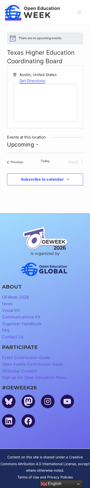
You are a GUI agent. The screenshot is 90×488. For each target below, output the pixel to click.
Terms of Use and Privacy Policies (45, 477)
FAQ (6, 330)
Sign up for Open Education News (34, 377)
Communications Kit (21, 316)
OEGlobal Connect (19, 370)
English (54, 483)
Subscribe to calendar (42, 179)
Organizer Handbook (22, 323)
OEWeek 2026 (15, 297)
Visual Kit (11, 310)
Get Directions (32, 80)
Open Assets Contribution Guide (32, 364)
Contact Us (13, 336)
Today (45, 161)
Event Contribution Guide (26, 357)
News (7, 303)
